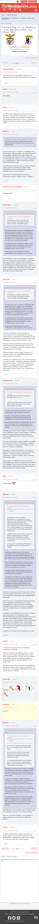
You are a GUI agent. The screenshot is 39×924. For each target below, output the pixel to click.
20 (14, 63)
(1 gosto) (5, 374)
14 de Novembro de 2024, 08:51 (10, 208)
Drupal (27, 903)
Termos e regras (17, 912)
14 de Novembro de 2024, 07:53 (10, 134)
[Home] (19, 5)
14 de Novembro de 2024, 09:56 (10, 682)
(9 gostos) (5, 83)
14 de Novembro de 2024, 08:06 (10, 189)
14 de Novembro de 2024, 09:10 (10, 383)
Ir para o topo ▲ (25, 912)
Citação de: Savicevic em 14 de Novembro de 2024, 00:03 (20, 139)
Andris (5, 89)
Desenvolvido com (15, 903)
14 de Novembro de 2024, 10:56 (10, 725)
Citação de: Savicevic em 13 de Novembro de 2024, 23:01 (20, 388)
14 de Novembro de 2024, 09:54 (10, 497)
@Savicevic (19, 397)
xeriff (4, 107)
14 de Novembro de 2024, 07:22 (10, 72)
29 (36, 917)
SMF (22, 903)
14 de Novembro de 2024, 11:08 (10, 830)
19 (12, 63)
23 (21, 63)
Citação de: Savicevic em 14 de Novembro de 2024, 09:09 (20, 502)
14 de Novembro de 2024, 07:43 (10, 110)
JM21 (4, 476)
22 (19, 63)
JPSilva (5, 827)
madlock (6, 704)
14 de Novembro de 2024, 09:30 (10, 479)
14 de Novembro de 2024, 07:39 (10, 92)
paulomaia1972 (8, 69)
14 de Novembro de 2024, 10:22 (10, 707)
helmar (5, 641)
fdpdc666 (6, 679)
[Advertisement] (19, 881)
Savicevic (6, 279)
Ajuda (11, 912)
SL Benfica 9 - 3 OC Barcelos (19, 47)
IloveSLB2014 (8, 380)
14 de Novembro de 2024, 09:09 (10, 282)
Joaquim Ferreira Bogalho (12, 187)
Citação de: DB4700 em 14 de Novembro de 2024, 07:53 (19, 213)
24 (23, 63)
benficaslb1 (7, 205)
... (11, 63)
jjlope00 (6, 723)
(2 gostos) (5, 180)
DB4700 (6, 131)
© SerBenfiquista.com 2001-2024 (14, 921)
